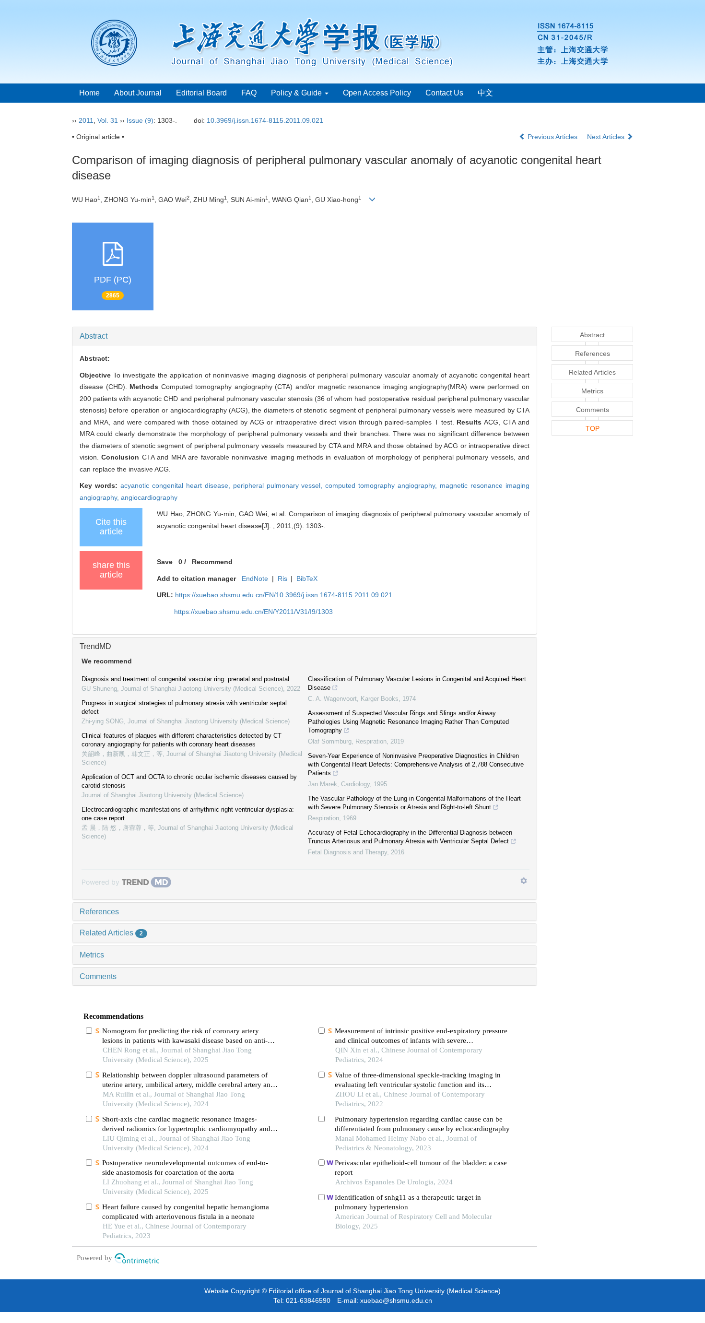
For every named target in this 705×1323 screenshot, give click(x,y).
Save (165, 562)
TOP (592, 428)
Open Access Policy (377, 93)
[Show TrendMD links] (524, 881)
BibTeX (306, 578)
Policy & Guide (297, 93)
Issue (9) (140, 120)
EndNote (255, 578)
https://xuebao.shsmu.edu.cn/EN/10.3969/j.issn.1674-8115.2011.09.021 (283, 595)
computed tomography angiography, (382, 485)
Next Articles (606, 137)
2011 (86, 120)
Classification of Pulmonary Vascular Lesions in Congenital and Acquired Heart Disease (417, 683)
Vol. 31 (107, 120)
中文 (485, 93)
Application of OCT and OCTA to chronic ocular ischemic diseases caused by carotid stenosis (189, 781)
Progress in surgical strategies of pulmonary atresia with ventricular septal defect (184, 707)
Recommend (212, 562)
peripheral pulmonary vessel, (279, 485)
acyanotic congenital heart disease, (176, 485)
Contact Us (444, 93)
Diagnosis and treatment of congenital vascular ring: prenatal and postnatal (185, 679)
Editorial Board (201, 93)
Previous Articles (552, 137)
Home (89, 93)
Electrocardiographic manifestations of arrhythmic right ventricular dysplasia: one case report (188, 814)
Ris (282, 578)
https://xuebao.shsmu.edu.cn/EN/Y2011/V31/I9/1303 (253, 611)
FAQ (249, 93)
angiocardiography (149, 497)
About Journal (138, 93)
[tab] (304, 336)
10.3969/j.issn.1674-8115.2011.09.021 (265, 120)
